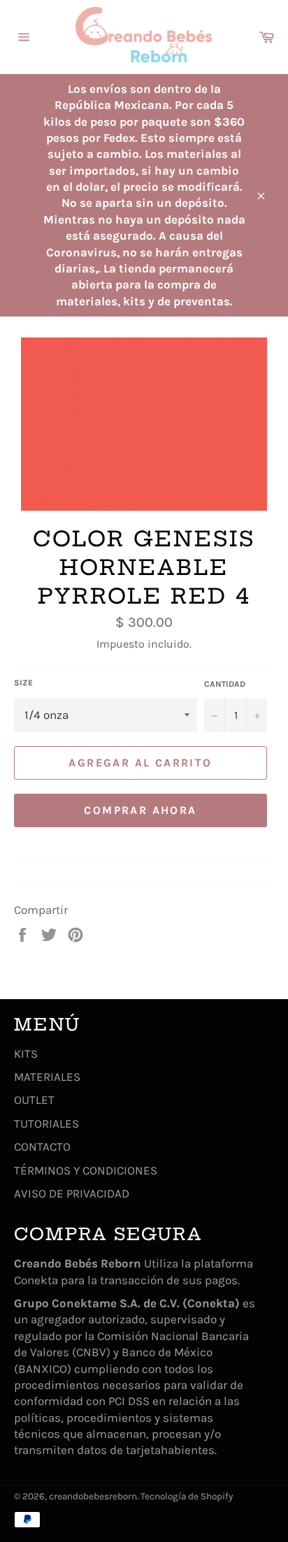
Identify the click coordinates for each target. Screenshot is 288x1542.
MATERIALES (47, 1077)
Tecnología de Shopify (187, 1496)
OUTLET (34, 1100)
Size (23, 683)
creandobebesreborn (93, 1496)
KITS (26, 1054)
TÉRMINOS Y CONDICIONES (85, 1170)
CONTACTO (42, 1147)
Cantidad (224, 684)
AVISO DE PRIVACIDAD (71, 1193)
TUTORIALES (46, 1123)
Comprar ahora (140, 810)
